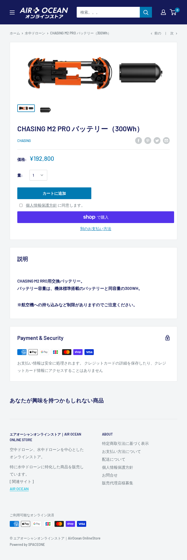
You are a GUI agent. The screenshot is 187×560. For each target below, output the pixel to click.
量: (20, 175)
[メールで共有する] (166, 140)
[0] (173, 12)
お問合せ (110, 475)
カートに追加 (54, 193)
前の (157, 33)
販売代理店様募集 (117, 482)
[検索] (146, 12)
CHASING (24, 141)
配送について (113, 459)
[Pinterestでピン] (147, 140)
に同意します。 (55, 205)
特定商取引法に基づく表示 (125, 443)
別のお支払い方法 (95, 228)
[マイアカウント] (163, 12)
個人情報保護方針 (41, 205)
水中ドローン (35, 33)
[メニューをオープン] (12, 12)
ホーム (15, 33)
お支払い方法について (121, 451)
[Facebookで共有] (138, 140)
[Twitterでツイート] (157, 140)
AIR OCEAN (19, 488)
